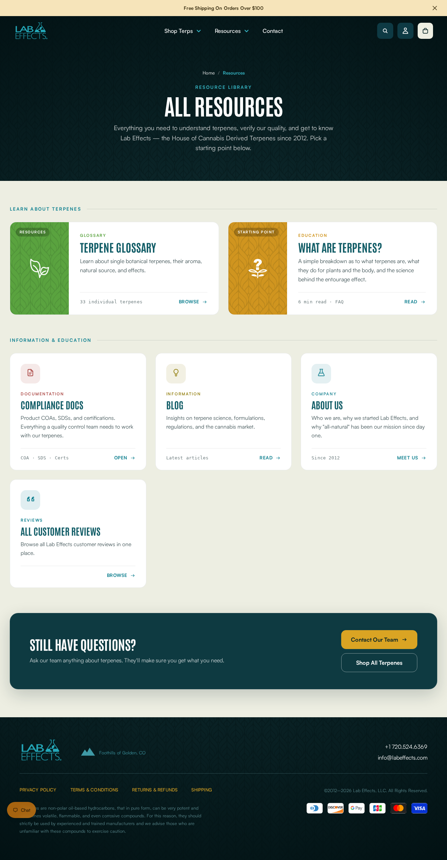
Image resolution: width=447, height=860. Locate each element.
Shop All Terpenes (379, 662)
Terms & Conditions (94, 790)
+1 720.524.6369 (406, 746)
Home (209, 73)
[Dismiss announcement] (435, 8)
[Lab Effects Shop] (30, 30)
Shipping (201, 790)
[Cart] (425, 31)
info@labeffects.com (402, 757)
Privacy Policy (38, 790)
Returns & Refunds (154, 790)
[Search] (385, 31)
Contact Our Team (374, 639)
